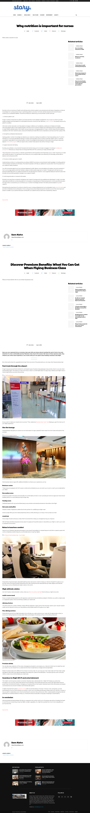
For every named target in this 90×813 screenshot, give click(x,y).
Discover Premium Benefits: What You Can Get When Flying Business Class (21, 226)
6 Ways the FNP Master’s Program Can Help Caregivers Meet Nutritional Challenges (66, 226)
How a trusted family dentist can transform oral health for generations (80, 83)
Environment (71, 811)
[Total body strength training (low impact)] (71, 64)
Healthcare (62, 811)
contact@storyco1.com (38, 806)
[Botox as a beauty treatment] (71, 56)
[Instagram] (72, 1)
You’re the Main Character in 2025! (79, 48)
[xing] (11, 239)
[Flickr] (65, 797)
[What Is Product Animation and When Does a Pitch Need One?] (38, 783)
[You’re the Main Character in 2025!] (71, 47)
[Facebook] (70, 1)
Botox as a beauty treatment (79, 57)
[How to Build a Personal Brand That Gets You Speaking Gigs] (15, 771)
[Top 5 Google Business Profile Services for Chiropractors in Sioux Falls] (15, 777)
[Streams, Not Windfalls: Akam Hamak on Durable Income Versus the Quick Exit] (38, 771)
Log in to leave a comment (8, 247)
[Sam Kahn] (27, 103)
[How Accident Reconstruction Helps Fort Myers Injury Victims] (38, 778)
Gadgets (76, 811)
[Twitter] (73, 1)
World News (57, 811)
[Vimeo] (75, 1)
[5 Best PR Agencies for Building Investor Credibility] (15, 783)
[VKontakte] (71, 797)
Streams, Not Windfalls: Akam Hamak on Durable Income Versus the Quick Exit (48, 771)
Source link (5, 199)
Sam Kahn (31, 103)
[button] (76, 15)
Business (52, 811)
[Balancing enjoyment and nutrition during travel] (71, 73)
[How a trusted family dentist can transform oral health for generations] (71, 81)
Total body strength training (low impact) (80, 65)
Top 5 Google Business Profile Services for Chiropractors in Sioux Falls (25, 776)
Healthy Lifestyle (45, 21)
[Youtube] (77, 1)
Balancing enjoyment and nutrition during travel (80, 74)
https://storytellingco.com (17, 237)
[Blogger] (59, 797)
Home (49, 811)
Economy (66, 811)
